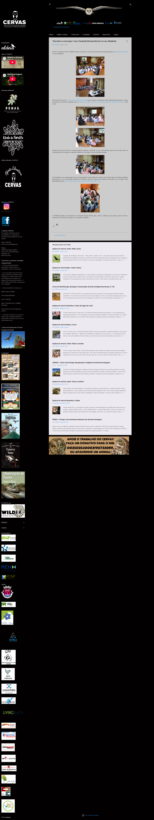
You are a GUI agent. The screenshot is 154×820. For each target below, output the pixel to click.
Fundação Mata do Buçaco (85, 102)
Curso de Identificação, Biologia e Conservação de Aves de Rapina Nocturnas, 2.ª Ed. (83, 287)
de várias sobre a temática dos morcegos (77, 100)
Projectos (106, 34)
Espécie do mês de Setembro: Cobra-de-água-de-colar (72, 306)
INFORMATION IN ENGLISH (61, 27)
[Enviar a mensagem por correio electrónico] (57, 225)
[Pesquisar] (130, 5)
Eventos (96, 34)
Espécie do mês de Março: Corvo (64, 325)
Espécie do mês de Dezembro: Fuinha (66, 400)
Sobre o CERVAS (62, 34)
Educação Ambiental (62, 228)
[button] (127, 41)
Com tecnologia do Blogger (91, 815)
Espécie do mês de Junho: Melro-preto (66, 249)
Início (51, 34)
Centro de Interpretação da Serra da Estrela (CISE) (77, 181)
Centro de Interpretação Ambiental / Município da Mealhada (109, 102)
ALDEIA (116, 34)
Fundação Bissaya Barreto (121, 51)
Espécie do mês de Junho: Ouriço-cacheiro (68, 381)
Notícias (71, 228)
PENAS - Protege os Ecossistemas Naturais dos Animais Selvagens (77, 419)
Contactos (75, 34)
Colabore (86, 34)
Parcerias (78, 228)
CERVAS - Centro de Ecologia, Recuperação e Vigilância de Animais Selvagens (81, 363)
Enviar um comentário (60, 235)
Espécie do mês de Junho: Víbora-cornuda (68, 344)
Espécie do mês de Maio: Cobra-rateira (66, 268)
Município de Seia (95, 181)
